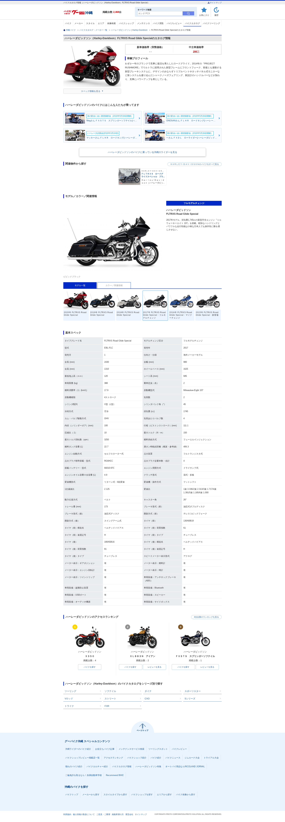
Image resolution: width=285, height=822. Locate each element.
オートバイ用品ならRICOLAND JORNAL (185, 766)
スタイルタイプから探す (115, 794)
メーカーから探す (90, 794)
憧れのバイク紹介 (73, 766)
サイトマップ (216, 2)
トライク (69, 706)
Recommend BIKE (115, 775)
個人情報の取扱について (84, 814)
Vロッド (69, 698)
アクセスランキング (113, 757)
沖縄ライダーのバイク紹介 (78, 749)
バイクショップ (126, 23)
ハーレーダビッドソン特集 (148, 766)
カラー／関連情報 (114, 285)
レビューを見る (154, 667)
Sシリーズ (190, 698)
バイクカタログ (192, 23)
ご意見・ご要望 (103, 814)
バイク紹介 (156, 757)
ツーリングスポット (158, 749)
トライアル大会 (211, 757)
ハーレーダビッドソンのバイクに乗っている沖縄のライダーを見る (142, 152)
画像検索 (111, 23)
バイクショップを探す (142, 794)
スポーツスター (193, 691)
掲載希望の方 (118, 814)
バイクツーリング (211, 23)
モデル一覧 (80, 285)
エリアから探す (164, 794)
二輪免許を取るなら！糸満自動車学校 (83, 775)
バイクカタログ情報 (121, 766)
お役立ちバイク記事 (104, 749)
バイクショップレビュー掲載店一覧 (82, 757)
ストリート (110, 698)
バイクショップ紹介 (136, 757)
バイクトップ (71, 794)
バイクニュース (172, 757)
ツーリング (70, 691)
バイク (68, 23)
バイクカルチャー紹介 (97, 766)
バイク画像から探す (185, 794)
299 (196, 51)
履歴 (216, 15)
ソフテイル (110, 691)
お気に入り (204, 15)
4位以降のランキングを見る (206, 617)
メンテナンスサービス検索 (131, 749)
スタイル (90, 23)
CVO (147, 698)
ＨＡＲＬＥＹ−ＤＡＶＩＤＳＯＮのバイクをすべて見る (194, 164)
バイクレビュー (174, 23)
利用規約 (67, 814)
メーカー (78, 23)
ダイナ (148, 691)
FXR (107, 706)
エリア (101, 23)
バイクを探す (90, 667)
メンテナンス (143, 23)
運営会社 (129, 814)
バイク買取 (158, 23)
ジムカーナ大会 (192, 757)
